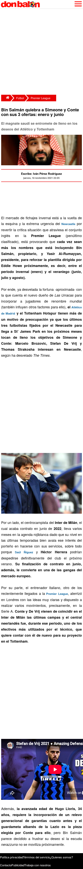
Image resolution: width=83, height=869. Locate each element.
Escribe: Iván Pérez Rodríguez (41, 173)
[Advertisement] (41, 52)
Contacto (5, 865)
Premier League (40, 98)
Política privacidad (11, 857)
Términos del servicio (36, 857)
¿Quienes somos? (61, 857)
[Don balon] (37, 4)
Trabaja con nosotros (37, 865)
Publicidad (17, 865)
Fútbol (20, 98)
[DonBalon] (5, 98)
